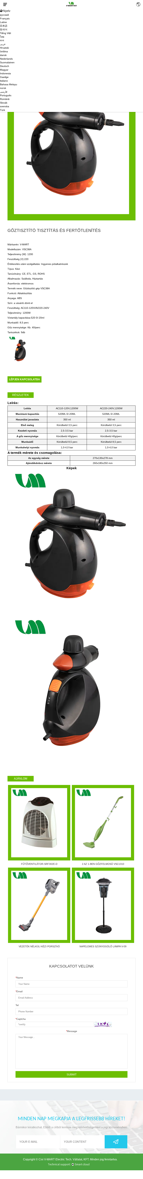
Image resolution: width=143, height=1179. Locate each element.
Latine (3, 22)
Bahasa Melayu (8, 84)
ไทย (2, 36)
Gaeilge (4, 77)
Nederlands (6, 58)
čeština (4, 51)
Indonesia (5, 73)
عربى (3, 44)
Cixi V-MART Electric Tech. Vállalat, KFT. (64, 1159)
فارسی (3, 91)
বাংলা (2, 40)
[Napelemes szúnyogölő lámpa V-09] (103, 905)
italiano (4, 80)
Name (19, 977)
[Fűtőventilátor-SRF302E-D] (39, 822)
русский (4, 14)
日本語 (3, 25)
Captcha (21, 1019)
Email (19, 991)
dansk (3, 55)
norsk (3, 88)
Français (5, 18)
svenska (4, 106)
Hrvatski (4, 47)
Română (4, 99)
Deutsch (4, 66)
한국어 (3, 29)
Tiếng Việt (5, 33)
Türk (2, 110)
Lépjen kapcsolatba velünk (24, 380)
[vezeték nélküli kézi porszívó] (39, 905)
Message (71, 1031)
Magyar (4, 69)
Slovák (3, 102)
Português (5, 95)
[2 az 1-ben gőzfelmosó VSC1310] (103, 822)
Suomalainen (7, 62)
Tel (17, 1005)
